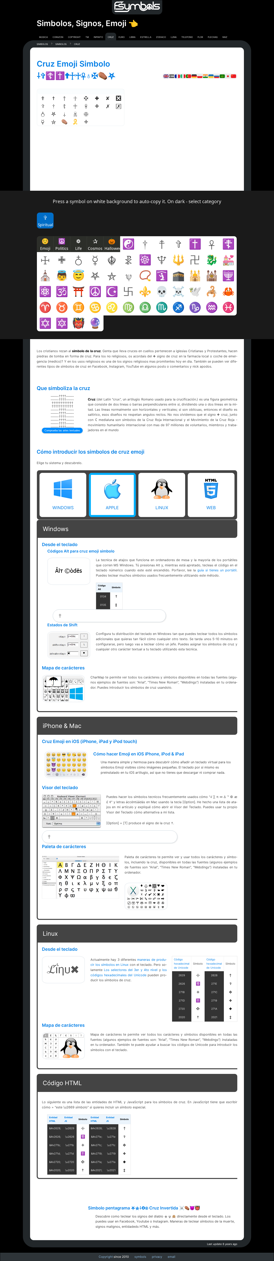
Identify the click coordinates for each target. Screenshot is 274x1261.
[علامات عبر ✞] (222, 76)
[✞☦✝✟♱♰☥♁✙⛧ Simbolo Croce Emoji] (183, 76)
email (171, 1257)
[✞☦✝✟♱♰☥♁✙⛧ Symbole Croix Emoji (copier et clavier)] (177, 76)
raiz (224, 37)
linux (161, 507)
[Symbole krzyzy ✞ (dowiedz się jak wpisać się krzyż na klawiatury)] (200, 76)
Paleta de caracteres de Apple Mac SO (146, 896)
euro (122, 37)
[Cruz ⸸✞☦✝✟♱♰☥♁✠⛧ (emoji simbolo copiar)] (188, 76)
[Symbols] (137, 7)
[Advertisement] (137, 163)
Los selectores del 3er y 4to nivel (130, 970)
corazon (58, 37)
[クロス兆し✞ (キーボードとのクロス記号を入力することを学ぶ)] (228, 76)
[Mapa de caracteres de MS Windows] (63, 700)
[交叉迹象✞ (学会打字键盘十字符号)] (233, 76)
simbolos (42, 44)
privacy (157, 1257)
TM (87, 37)
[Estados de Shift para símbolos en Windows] (68, 657)
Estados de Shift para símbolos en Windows (68, 645)
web (211, 507)
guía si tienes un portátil (216, 570)
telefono (187, 37)
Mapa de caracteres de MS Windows (63, 688)
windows (63, 507)
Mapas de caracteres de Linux (63, 1045)
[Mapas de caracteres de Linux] (63, 1057)
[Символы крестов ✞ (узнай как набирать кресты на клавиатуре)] (216, 76)
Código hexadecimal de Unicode (181, 963)
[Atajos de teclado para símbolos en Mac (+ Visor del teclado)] (71, 826)
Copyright (106, 1257)
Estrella (145, 37)
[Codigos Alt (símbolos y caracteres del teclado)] (68, 583)
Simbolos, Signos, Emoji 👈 (87, 23)
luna (174, 37)
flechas (213, 37)
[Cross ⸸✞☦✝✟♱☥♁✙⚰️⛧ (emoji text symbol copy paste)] (166, 76)
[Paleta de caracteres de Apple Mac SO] (146, 908)
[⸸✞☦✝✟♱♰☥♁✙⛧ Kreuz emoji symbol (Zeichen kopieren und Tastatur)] (194, 76)
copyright (74, 37)
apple (112, 507)
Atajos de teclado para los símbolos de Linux (63, 971)
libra (132, 37)
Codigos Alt (68, 566)
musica (43, 37)
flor (200, 37)
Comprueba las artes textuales (62, 430)
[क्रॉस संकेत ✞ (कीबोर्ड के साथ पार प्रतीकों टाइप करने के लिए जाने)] (205, 76)
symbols (140, 1257)
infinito (98, 37)
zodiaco (161, 37)
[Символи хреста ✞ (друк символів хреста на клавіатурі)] (211, 76)
